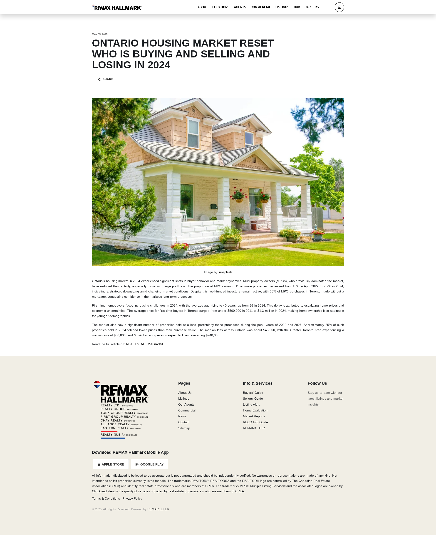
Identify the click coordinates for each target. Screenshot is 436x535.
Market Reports (254, 416)
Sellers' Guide (253, 398)
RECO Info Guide (255, 422)
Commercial (261, 7)
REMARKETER (254, 428)
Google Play (151, 464)
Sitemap (184, 428)
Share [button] (107, 79)
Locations (220, 7)
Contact (183, 422)
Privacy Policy (132, 498)
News (182, 416)
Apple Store (112, 464)
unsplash (225, 272)
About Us (184, 392)
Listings (282, 7)
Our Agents (186, 404)
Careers (312, 7)
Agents (240, 7)
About (203, 7)
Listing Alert (251, 404)
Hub (297, 7)
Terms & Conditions (106, 498)
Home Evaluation (255, 410)
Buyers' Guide (253, 392)
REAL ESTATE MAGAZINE (145, 344)
